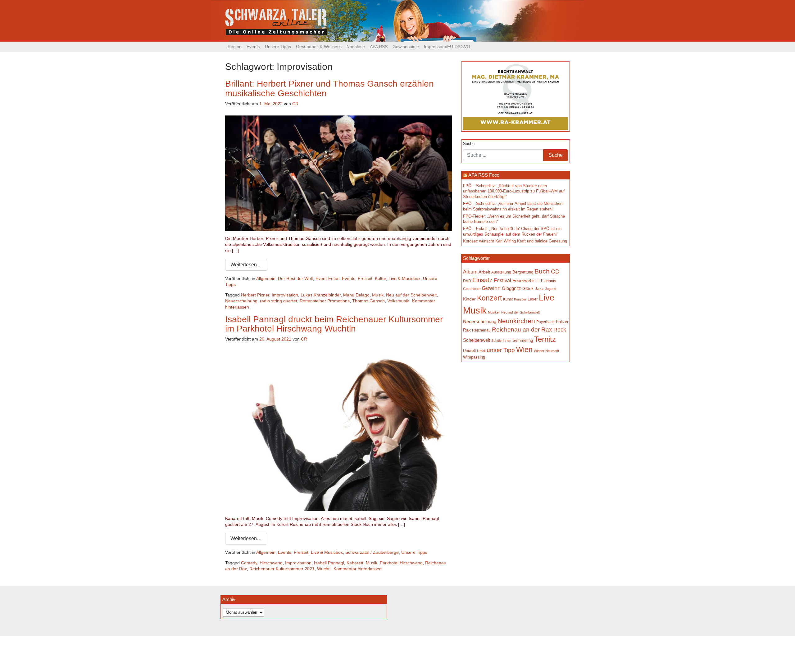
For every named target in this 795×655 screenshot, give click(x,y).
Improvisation (285, 294)
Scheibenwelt (476, 340)
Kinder (469, 299)
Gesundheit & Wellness (319, 46)
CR (295, 103)
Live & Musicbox (404, 278)
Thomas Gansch (368, 300)
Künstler (520, 299)
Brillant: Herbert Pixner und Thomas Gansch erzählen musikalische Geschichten (329, 88)
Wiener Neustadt (546, 351)
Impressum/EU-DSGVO (447, 46)
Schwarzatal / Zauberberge (372, 552)
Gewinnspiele (406, 46)
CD (555, 271)
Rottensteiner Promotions (325, 300)
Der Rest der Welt (295, 278)
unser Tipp (501, 349)
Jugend (550, 289)
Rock (559, 330)
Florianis (548, 280)
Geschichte (471, 289)
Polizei (562, 321)
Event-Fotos (327, 278)
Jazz (539, 288)
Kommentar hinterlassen (358, 568)
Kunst (508, 299)
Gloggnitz (511, 288)
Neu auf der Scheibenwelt (411, 294)
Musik (378, 294)
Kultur (380, 278)
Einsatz (482, 280)
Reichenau (481, 330)
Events (253, 46)
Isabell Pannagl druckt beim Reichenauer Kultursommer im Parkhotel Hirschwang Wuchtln (334, 324)
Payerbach (545, 322)
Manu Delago (356, 294)
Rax (467, 330)
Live (546, 297)
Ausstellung (501, 272)
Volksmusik (398, 300)
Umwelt (469, 351)
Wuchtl (323, 568)
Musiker (494, 312)
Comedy (249, 562)
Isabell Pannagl (329, 562)
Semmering (522, 340)
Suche (469, 144)
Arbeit (484, 271)
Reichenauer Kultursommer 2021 (282, 568)
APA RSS (379, 46)
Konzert (489, 298)
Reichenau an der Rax (522, 329)
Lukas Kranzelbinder (321, 294)
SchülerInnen (501, 340)
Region (235, 46)
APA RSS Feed (483, 175)
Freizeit (365, 278)
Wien (524, 350)
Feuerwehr (523, 280)
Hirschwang (271, 562)
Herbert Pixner (255, 294)
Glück (528, 288)
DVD (467, 281)
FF (537, 281)
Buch (542, 271)
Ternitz (545, 339)
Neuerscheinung (241, 300)
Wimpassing (474, 357)
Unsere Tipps (278, 46)
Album (470, 271)
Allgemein (265, 278)
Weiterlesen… (246, 264)
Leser (533, 299)
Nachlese (356, 46)
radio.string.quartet (278, 300)
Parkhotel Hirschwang (401, 562)
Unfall (481, 351)
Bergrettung (522, 272)
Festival (502, 280)
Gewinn (491, 288)
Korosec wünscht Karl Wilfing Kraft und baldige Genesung (515, 241)
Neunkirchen (516, 321)
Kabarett (355, 562)
